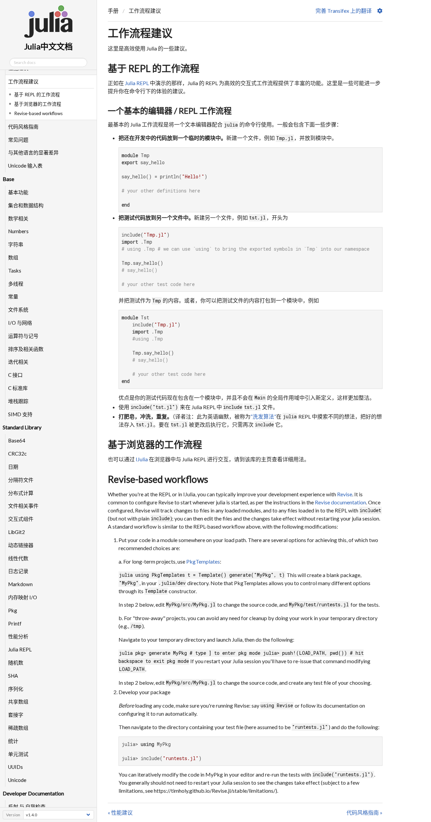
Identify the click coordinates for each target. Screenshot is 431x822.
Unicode (17, 780)
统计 (13, 741)
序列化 (15, 689)
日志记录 (18, 571)
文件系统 (18, 310)
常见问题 (18, 140)
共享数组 (18, 702)
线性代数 (18, 558)
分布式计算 (20, 493)
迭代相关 (18, 362)
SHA (13, 676)
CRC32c (17, 454)
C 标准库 (18, 388)
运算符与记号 (23, 336)
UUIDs (15, 767)
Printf (15, 623)
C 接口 (15, 375)
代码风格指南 (23, 126)
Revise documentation (340, 502)
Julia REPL (20, 649)
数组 (13, 257)
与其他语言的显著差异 (33, 152)
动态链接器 (20, 545)
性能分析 (18, 636)
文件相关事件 (23, 506)
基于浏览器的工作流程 (155, 444)
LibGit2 (16, 532)
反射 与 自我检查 (26, 806)
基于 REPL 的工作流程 (153, 68)
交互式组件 (20, 519)
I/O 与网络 (20, 323)
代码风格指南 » (364, 812)
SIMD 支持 (20, 414)
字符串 (15, 244)
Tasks (14, 270)
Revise (344, 494)
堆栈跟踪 (18, 401)
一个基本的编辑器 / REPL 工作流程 (170, 110)
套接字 (15, 715)
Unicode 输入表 (25, 166)
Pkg (12, 610)
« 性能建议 (120, 812)
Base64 (16, 440)
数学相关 (18, 218)
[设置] (380, 10)
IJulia (142, 459)
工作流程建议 (23, 81)
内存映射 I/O (22, 597)
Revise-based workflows (158, 479)
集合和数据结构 (25, 205)
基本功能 (18, 192)
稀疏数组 (18, 728)
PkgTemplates (203, 561)
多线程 (15, 284)
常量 (13, 296)
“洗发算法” (263, 416)
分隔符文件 (20, 480)
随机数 (15, 662)
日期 (13, 467)
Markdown (20, 584)
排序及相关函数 (25, 349)
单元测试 (18, 754)
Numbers (18, 231)
